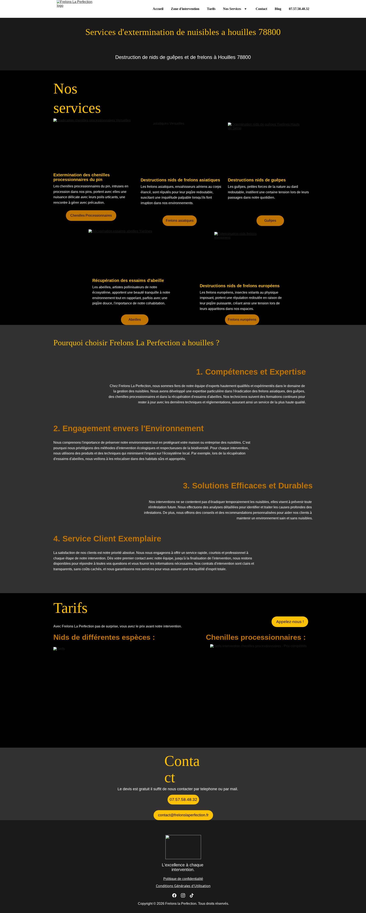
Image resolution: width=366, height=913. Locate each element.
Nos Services (232, 9)
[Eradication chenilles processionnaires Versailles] (95, 144)
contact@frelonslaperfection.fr (183, 815)
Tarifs (211, 9)
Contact (261, 9)
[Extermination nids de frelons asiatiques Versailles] (183, 147)
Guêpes (270, 220)
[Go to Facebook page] (174, 895)
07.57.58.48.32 (299, 9)
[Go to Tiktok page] (192, 895)
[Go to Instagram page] (183, 895)
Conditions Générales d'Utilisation (183, 886)
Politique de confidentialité (183, 879)
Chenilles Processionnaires (91, 215)
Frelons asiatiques (180, 220)
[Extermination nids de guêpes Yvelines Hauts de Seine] (264, 147)
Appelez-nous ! (290, 621)
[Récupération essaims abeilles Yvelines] (131, 253)
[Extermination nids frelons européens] (242, 257)
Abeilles (135, 319)
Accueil (158, 9)
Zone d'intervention (185, 9)
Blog (278, 9)
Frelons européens (242, 319)
